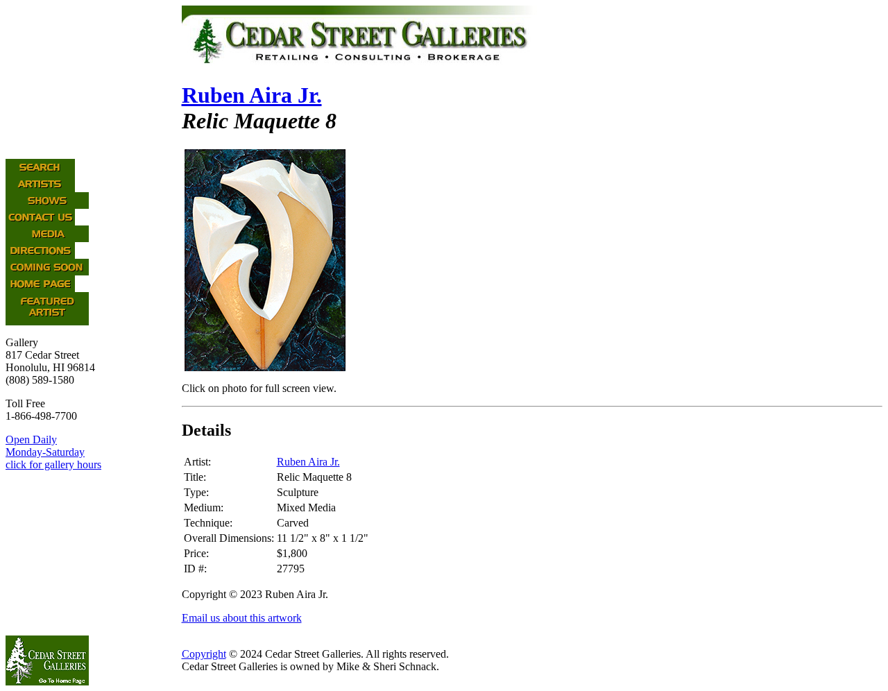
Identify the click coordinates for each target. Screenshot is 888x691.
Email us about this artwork (242, 618)
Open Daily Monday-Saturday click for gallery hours (53, 452)
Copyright (204, 654)
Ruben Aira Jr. (252, 95)
